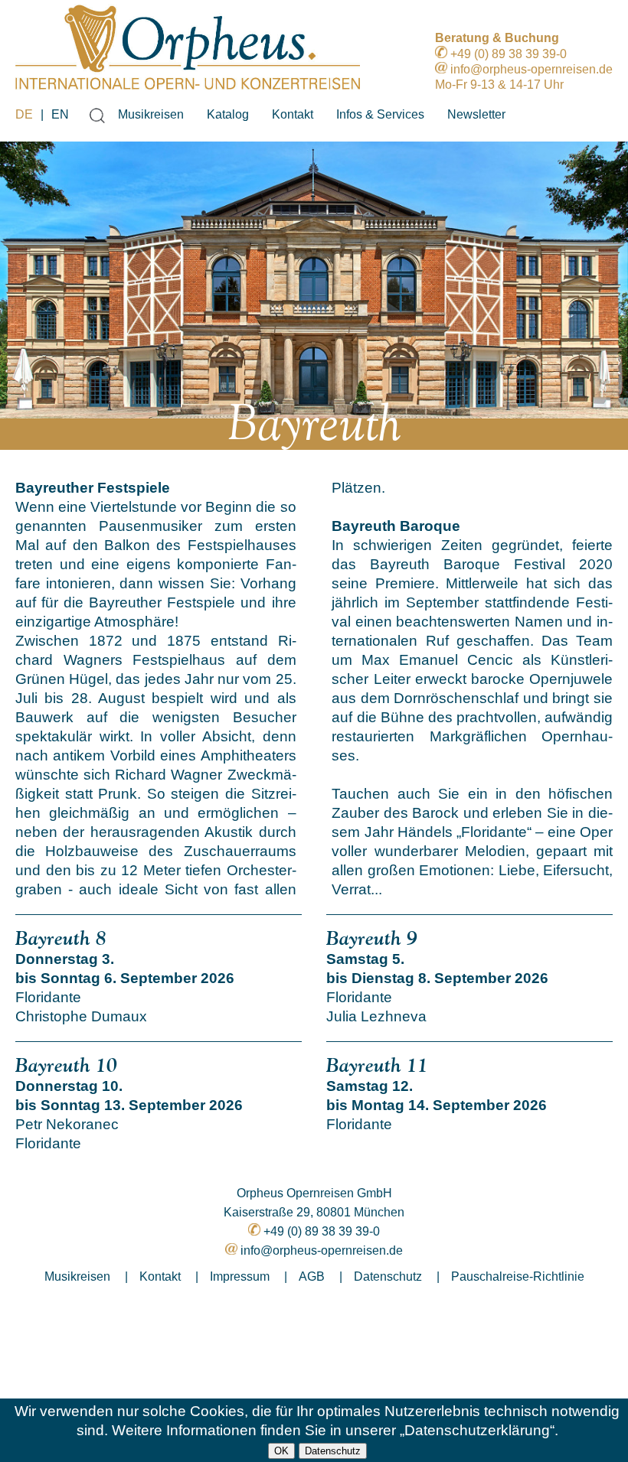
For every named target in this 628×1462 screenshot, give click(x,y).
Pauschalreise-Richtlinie (517, 1276)
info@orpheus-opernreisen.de (531, 69)
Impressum (240, 1276)
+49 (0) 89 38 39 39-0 (508, 53)
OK (281, 1451)
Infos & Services (380, 114)
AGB (312, 1276)
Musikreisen (151, 114)
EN (60, 114)
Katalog (228, 114)
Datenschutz (333, 1451)
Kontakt (292, 114)
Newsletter (476, 114)
